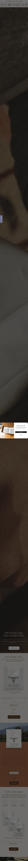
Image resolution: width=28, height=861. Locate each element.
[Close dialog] (27, 423)
